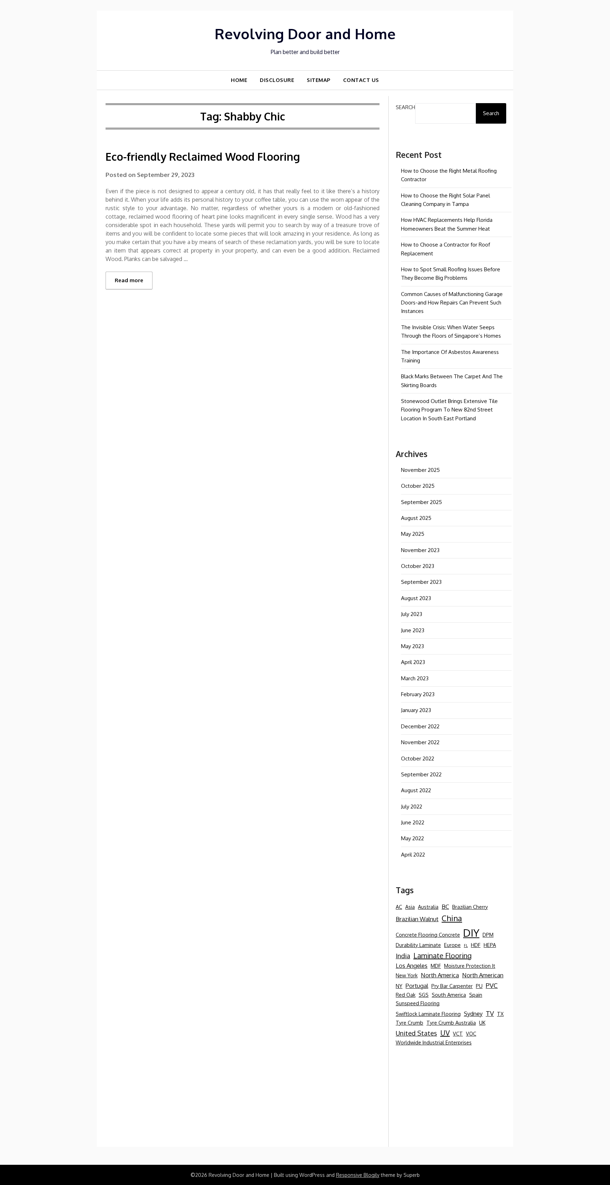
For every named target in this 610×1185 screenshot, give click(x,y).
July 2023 (411, 614)
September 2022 (421, 774)
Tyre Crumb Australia (451, 1022)
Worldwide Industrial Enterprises (434, 1042)
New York (407, 975)
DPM (488, 934)
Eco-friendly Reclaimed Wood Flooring (203, 156)
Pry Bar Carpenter (452, 986)
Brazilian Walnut (417, 919)
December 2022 (420, 726)
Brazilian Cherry (470, 906)
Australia (428, 906)
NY (399, 986)
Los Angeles (411, 965)
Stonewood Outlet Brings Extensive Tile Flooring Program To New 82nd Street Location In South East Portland (449, 410)
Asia (410, 906)
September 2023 (421, 582)
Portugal (417, 985)
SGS (424, 994)
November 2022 (420, 742)
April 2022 (413, 854)
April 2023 (413, 662)
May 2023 (412, 646)
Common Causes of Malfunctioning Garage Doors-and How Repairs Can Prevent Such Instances (452, 303)
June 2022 (412, 822)
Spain (475, 994)
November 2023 (420, 550)
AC (399, 906)
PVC (492, 985)
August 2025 (416, 518)
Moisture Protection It (469, 965)
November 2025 (420, 470)
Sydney (473, 1013)
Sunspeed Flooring (417, 1003)
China (452, 918)
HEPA (490, 945)
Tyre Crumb (409, 1022)
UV (445, 1032)
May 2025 (412, 534)
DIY (471, 932)
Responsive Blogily (357, 1175)
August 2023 (416, 598)
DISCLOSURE (277, 80)
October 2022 (417, 758)
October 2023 (417, 566)
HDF (475, 945)
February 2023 (418, 694)
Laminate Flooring (442, 955)
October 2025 (418, 485)
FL (466, 945)
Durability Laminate (418, 945)
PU (479, 986)
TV (490, 1013)
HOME (239, 80)
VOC (471, 1033)
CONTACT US (361, 80)
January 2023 (416, 710)
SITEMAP (318, 80)
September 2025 (421, 502)
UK (482, 1022)
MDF (436, 965)
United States (416, 1033)
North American (482, 975)
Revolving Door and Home (305, 33)
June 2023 (412, 630)
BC (445, 906)
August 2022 (416, 790)
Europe (452, 945)
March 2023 (415, 678)
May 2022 (412, 838)
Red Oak (405, 994)
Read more (129, 280)
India (403, 956)
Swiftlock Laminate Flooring (428, 1014)
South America (449, 994)
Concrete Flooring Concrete (428, 934)
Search (405, 107)
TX (500, 1014)
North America (440, 975)
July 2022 (411, 806)
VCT (458, 1033)
